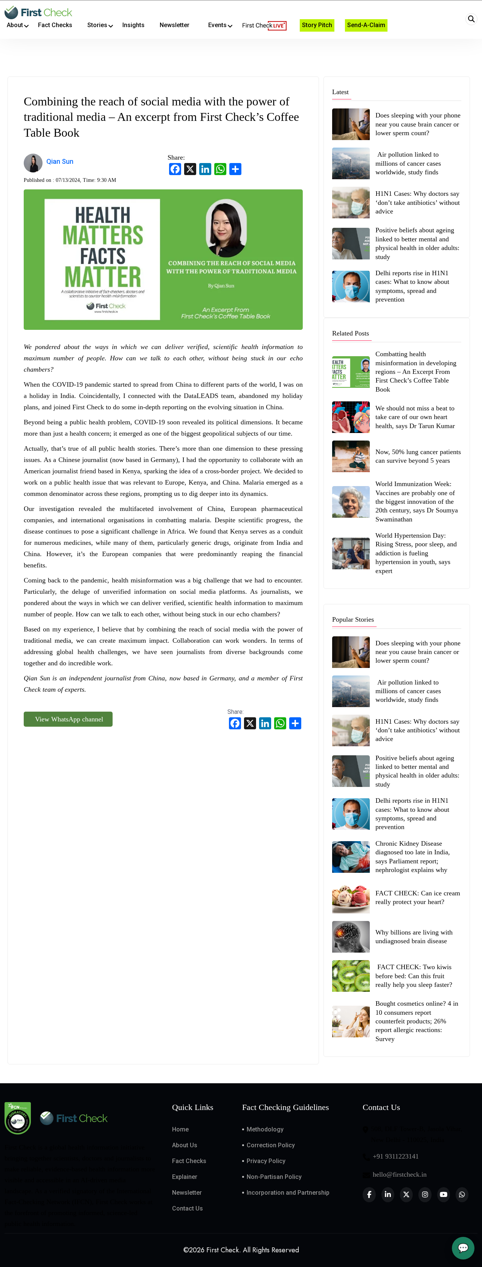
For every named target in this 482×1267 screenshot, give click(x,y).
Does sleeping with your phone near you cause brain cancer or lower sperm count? (418, 124)
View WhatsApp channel (68, 719)
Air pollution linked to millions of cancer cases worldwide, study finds (408, 163)
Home (180, 1129)
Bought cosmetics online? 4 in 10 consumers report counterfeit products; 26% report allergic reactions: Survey (416, 1021)
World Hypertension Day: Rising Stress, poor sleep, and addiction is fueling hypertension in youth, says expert (416, 553)
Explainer (184, 1176)
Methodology (265, 1129)
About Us (184, 1145)
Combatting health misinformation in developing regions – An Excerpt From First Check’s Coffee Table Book (415, 371)
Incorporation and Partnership (288, 1192)
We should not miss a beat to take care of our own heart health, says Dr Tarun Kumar (416, 417)
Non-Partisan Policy (274, 1176)
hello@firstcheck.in (400, 1174)
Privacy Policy (266, 1161)
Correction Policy (271, 1145)
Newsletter (187, 1192)
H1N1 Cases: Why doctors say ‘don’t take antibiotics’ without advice (417, 202)
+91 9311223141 (396, 1156)
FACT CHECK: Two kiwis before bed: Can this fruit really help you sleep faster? (413, 975)
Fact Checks (189, 1161)
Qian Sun (59, 161)
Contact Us (187, 1208)
